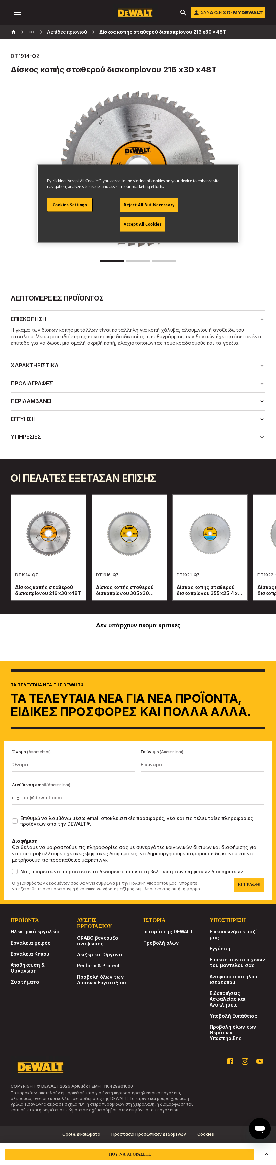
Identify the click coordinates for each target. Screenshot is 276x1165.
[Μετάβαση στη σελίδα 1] (112, 261)
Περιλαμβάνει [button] (31, 401)
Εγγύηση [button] (23, 419)
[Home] (13, 32)
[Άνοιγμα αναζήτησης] (183, 13)
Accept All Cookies (143, 224)
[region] (138, 554)
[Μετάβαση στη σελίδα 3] (164, 261)
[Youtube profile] (259, 1061)
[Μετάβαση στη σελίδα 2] (138, 261)
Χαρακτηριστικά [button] (35, 365)
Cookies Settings (70, 204)
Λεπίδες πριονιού (67, 32)
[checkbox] (15, 821)
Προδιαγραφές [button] (32, 383)
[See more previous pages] (31, 32)
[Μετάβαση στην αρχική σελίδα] (135, 13)
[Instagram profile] (245, 1061)
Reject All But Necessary (149, 204)
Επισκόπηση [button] (28, 319)
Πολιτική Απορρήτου (148, 883)
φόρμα (193, 888)
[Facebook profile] (230, 1061)
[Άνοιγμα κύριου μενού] (17, 13)
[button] (267, 1154)
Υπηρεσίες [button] (26, 436)
